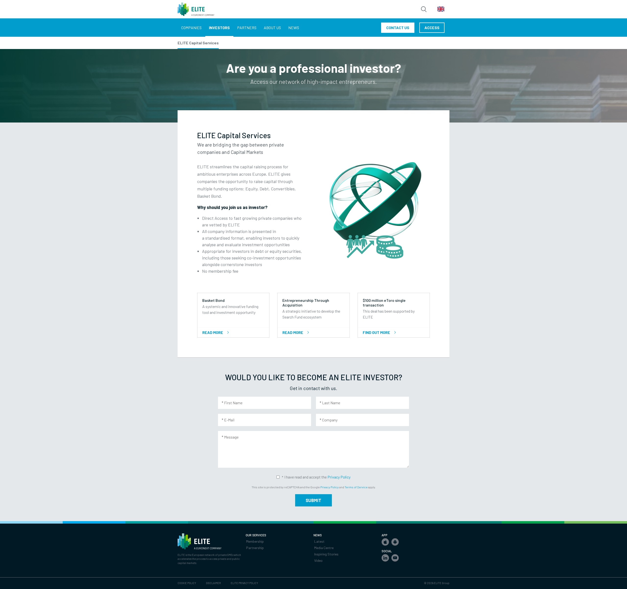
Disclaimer (213, 583)
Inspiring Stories (326, 554)
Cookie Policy (187, 583)
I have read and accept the (317, 477)
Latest (319, 541)
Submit (313, 500)
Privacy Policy (338, 477)
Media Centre (324, 548)
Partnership (255, 548)
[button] (385, 542)
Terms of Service (356, 487)
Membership (255, 541)
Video (318, 560)
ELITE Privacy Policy (244, 583)
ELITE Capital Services (198, 42)
